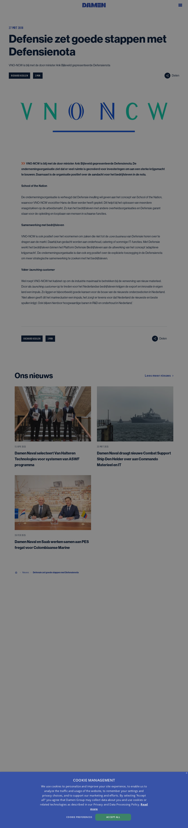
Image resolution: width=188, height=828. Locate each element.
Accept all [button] (113, 817)
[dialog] (94, 800)
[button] (64, 817)
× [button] (186, 773)
